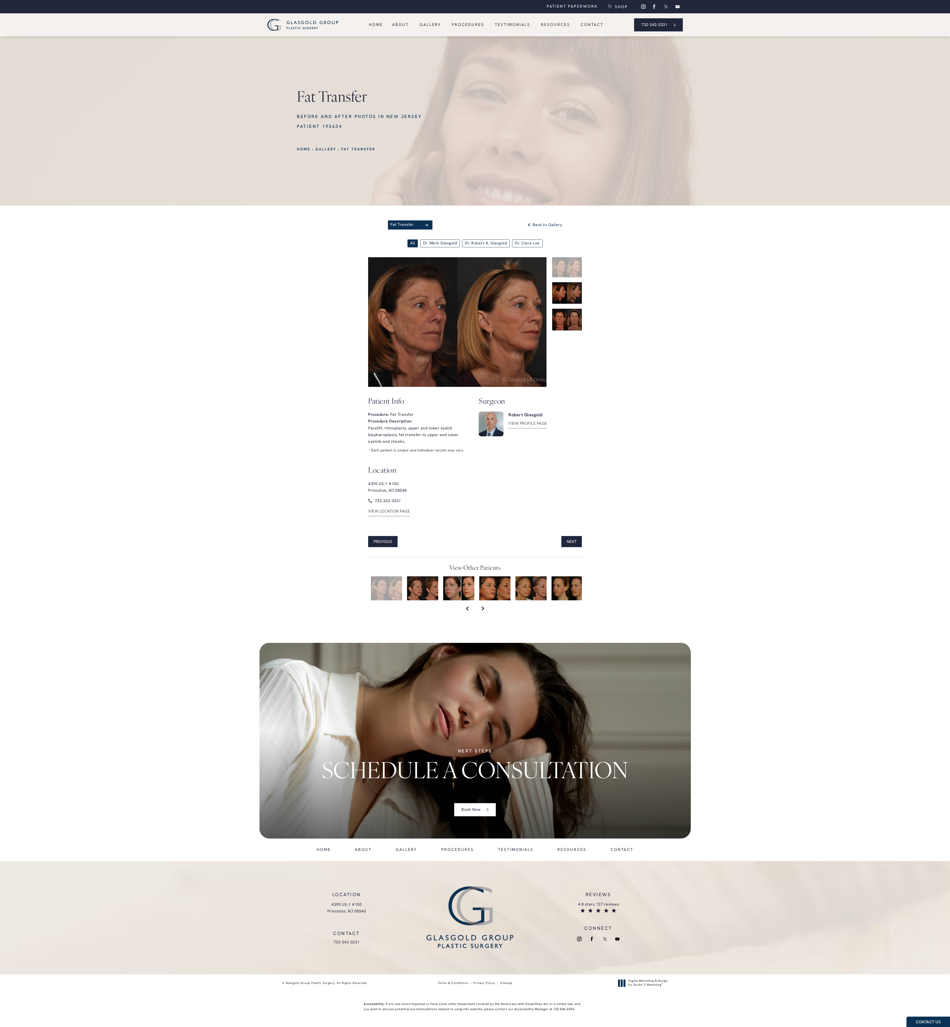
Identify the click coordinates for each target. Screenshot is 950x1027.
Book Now (470, 810)
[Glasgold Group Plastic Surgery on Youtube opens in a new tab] (677, 6)
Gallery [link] (430, 25)
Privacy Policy (484, 983)
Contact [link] (592, 25)
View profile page (527, 424)
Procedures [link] (468, 25)
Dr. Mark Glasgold (440, 243)
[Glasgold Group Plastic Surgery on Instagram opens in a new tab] (643, 6)
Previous (383, 542)
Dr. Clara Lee (527, 243)
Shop (620, 6)
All (412, 243)
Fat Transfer (358, 149)
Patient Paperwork (572, 7)
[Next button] (483, 609)
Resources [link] (555, 25)
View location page (389, 512)
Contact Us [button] (928, 1022)
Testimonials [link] (512, 25)
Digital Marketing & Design (648, 983)
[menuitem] (643, 6)
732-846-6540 (563, 1009)
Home (303, 149)
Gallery (325, 149)
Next (571, 542)
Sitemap (506, 983)
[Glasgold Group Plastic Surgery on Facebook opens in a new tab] (654, 6)
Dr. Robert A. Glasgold (486, 243)
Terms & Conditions (453, 983)
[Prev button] (467, 609)
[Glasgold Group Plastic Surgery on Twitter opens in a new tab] (666, 6)
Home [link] (376, 25)
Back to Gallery (546, 225)
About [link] (400, 25)
